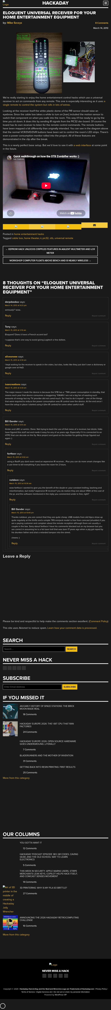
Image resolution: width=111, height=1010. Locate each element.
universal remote (64, 238)
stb (51, 238)
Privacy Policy (101, 989)
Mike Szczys (14, 23)
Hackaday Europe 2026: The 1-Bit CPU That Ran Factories (47, 725)
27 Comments (29, 893)
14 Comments (29, 882)
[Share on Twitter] (8, 27)
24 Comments (29, 732)
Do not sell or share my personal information (72, 992)
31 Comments (29, 761)
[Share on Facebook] (4, 27)
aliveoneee (11, 356)
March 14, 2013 (100, 28)
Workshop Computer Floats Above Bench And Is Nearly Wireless (50, 260)
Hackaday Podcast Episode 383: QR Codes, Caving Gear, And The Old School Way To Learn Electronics (49, 857)
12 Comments (29, 848)
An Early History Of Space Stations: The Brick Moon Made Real (47, 707)
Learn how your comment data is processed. (72, 627)
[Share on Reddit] (16, 27)
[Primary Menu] (105, 3)
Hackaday (55, 3)
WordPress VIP (61, 995)
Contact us (24, 668)
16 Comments (29, 925)
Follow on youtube (14, 668)
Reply (8, 315)
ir (40, 238)
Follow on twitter (10, 668)
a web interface (82, 145)
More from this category (16, 777)
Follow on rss (19, 668)
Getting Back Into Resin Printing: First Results (47, 767)
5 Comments (29, 865)
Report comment (98, 316)
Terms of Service (28, 992)
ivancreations (12, 384)
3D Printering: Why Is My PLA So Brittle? (43, 887)
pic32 (46, 238)
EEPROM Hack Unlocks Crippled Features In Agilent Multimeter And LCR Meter (50, 251)
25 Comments (29, 772)
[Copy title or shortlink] (20, 28)
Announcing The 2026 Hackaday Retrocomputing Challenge (49, 919)
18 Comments (29, 714)
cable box (17, 238)
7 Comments (29, 749)
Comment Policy (98, 621)
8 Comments (101, 23)
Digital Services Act (44, 992)
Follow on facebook (5, 668)
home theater (31, 238)
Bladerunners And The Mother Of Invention (46, 755)
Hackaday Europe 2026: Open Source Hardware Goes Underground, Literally (48, 742)
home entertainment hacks (29, 234)
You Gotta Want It (31, 842)
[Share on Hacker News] (12, 27)
